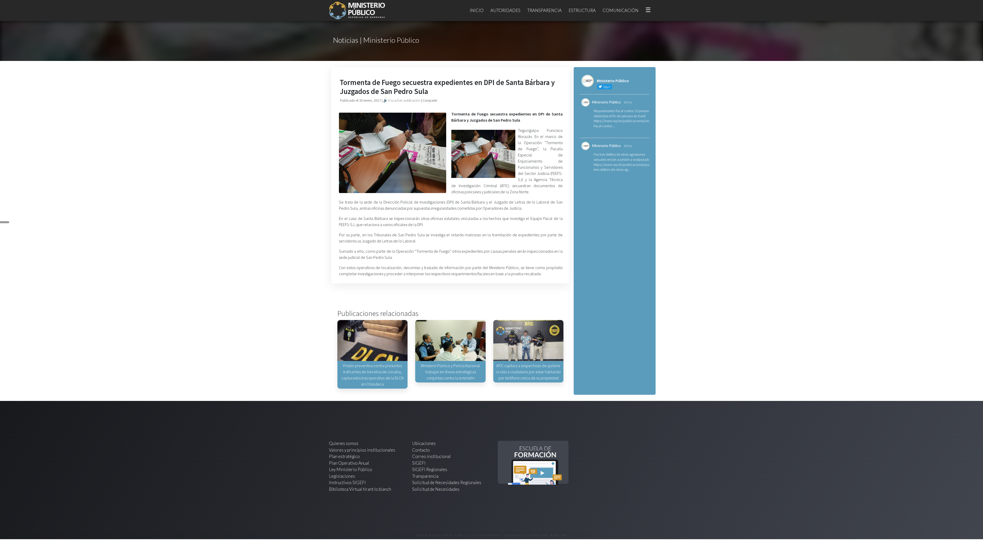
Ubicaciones (424, 443)
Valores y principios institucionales (362, 450)
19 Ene (628, 102)
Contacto (421, 450)
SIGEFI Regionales (429, 469)
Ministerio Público (606, 102)
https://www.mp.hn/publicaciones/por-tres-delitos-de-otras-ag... (622, 167)
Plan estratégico (345, 456)
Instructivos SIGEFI (347, 482)
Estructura (582, 10)
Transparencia (544, 10)
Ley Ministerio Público (350, 469)
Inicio (477, 10)
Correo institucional (431, 456)
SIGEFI (418, 463)
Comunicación (620, 10)
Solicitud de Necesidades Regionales (446, 482)
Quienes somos (343, 443)
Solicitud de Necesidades (436, 489)
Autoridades (505, 10)
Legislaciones (342, 476)
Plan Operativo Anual (349, 463)
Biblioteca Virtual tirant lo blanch (360, 489)
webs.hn (559, 535)
